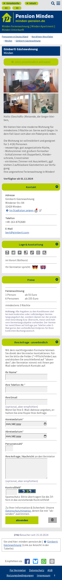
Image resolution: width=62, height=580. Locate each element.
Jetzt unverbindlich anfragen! (32, 61)
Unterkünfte (11, 3)
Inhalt (31, 3)
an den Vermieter (30, 456)
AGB (50, 570)
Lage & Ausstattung (38, 244)
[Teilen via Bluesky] (37, 561)
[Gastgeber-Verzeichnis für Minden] (8, 17)
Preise (42, 280)
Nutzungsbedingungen (20, 575)
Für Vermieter (18, 570)
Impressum (43, 575)
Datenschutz (36, 570)
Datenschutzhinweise (18, 510)
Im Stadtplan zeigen (21, 210)
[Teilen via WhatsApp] (45, 561)
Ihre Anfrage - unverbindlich (36, 342)
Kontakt (42, 187)
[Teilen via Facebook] (28, 561)
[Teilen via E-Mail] (53, 561)
